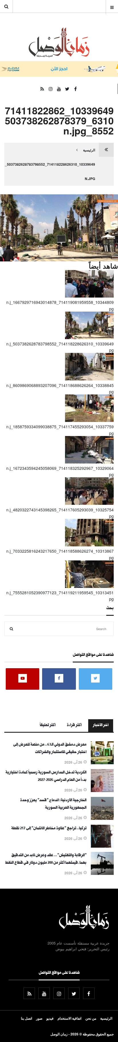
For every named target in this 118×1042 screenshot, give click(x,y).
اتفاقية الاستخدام (69, 1018)
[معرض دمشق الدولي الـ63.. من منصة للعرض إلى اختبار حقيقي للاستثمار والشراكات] (102, 762)
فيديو (50, 1018)
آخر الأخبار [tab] (101, 725)
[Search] (11, 628)
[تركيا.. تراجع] (102, 846)
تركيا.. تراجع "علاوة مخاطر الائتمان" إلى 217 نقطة (48, 829)
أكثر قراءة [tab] (74, 725)
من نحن (90, 1018)
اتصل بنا (26, 1018)
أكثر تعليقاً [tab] (48, 725)
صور (39, 1018)
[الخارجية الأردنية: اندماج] (102, 818)
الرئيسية (89, 150)
